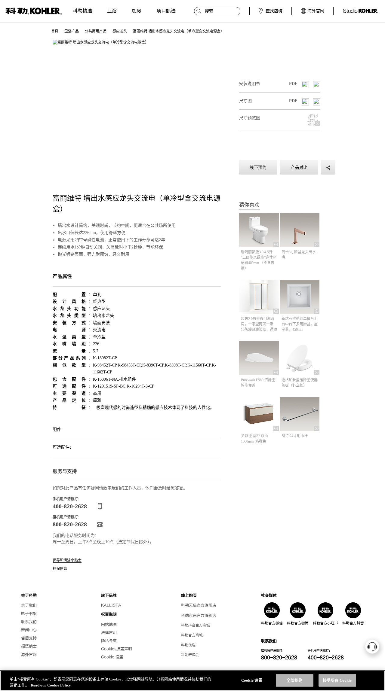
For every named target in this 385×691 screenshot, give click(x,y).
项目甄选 (166, 11)
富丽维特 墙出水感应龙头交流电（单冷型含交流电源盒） (178, 31)
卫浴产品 (71, 31)
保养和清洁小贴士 (67, 560)
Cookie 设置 (112, 657)
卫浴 (112, 11)
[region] (192, 680)
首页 (54, 31)
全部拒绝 (295, 680)
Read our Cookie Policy (51, 685)
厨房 (136, 11)
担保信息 (60, 569)
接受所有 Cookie (337, 680)
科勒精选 (82, 11)
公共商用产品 (95, 31)
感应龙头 (119, 31)
